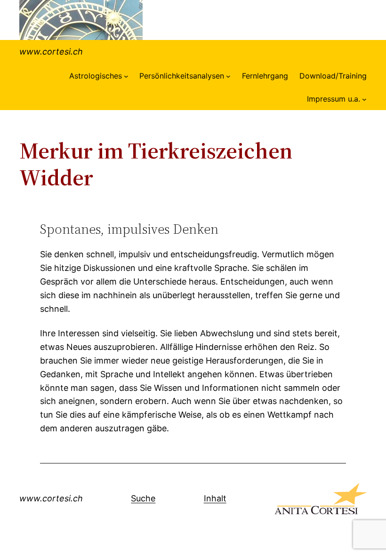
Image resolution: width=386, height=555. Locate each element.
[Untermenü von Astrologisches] (126, 76)
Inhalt (215, 498)
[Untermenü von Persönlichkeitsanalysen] (228, 76)
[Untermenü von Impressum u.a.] (364, 99)
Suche (143, 498)
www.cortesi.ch (51, 51)
